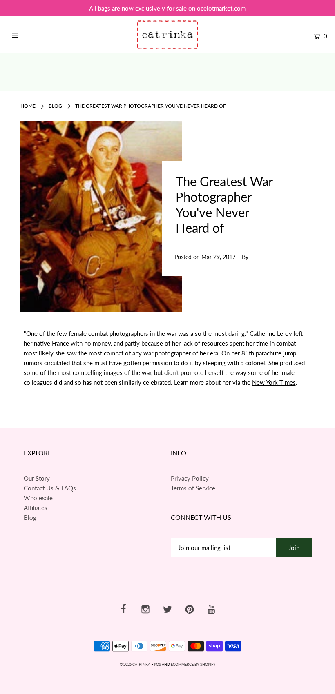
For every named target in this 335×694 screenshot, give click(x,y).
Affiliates (35, 507)
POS (157, 664)
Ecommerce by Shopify (193, 664)
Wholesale (38, 497)
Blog (55, 106)
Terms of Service (193, 488)
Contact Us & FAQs (50, 488)
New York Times (274, 382)
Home (28, 106)
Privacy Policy (190, 478)
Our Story (37, 478)
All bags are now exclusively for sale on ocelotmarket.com (167, 8)
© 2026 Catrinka (135, 664)
